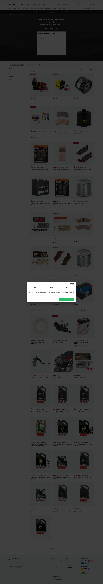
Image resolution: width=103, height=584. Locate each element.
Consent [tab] (35, 287)
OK (66, 299)
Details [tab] (51, 287)
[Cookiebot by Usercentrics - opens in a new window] (69, 284)
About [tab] (67, 287)
